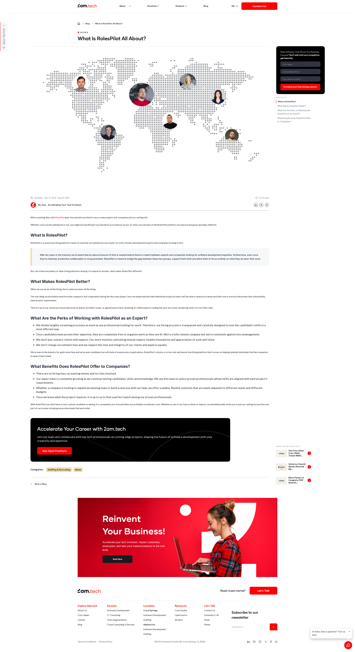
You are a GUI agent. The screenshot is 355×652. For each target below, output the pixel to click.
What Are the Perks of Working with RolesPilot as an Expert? (294, 112)
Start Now (117, 559)
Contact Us (259, 6)
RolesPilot (60, 217)
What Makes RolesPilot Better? (292, 106)
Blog (206, 6)
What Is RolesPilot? (287, 101)
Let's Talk (264, 590)
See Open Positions (54, 450)
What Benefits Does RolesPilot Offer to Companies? (294, 120)
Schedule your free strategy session (300, 87)
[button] (125, 6)
